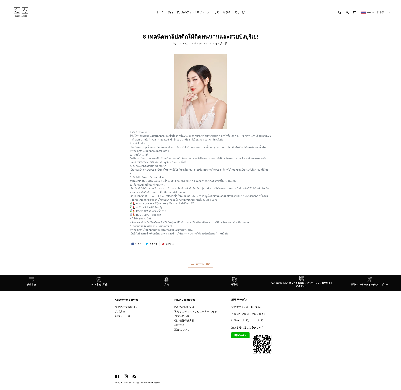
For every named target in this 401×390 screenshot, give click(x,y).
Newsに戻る (203, 264)
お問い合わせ (181, 316)
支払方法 (120, 311)
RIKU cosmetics (131, 383)
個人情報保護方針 (184, 320)
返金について (181, 329)
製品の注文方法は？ (126, 306)
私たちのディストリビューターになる (195, 311)
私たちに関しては (184, 306)
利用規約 (179, 325)
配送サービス (122, 316)
